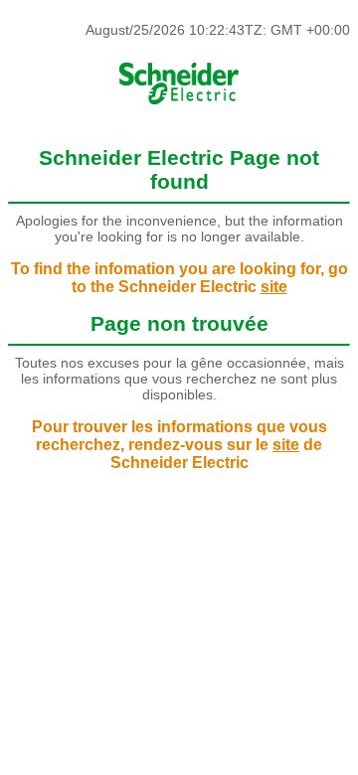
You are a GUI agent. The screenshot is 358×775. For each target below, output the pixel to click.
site (274, 286)
